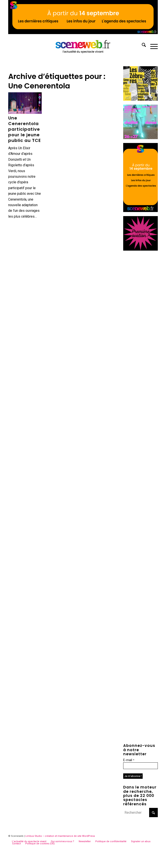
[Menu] (152, 45)
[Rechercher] (141, 45)
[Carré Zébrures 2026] (140, 99)
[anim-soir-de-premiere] (140, 249)
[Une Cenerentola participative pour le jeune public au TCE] (25, 103)
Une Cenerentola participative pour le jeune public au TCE (24, 129)
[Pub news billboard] (83, 33)
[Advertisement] (140, 319)
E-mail (128, 760)
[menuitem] (141, 45)
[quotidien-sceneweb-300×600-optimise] (140, 211)
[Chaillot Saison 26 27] (140, 138)
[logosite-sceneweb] (83, 45)
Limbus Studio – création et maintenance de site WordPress (60, 836)
